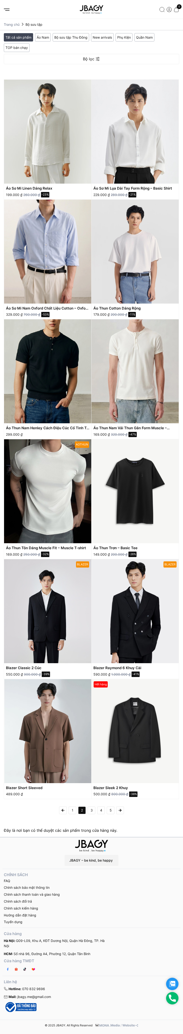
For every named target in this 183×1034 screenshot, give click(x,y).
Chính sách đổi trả (18, 901)
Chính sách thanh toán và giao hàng (32, 894)
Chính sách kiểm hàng (21, 908)
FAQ (7, 881)
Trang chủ (12, 24)
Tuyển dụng (13, 922)
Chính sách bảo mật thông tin (27, 887)
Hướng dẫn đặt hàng (20, 915)
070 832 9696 (27, 989)
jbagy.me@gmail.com (30, 997)
